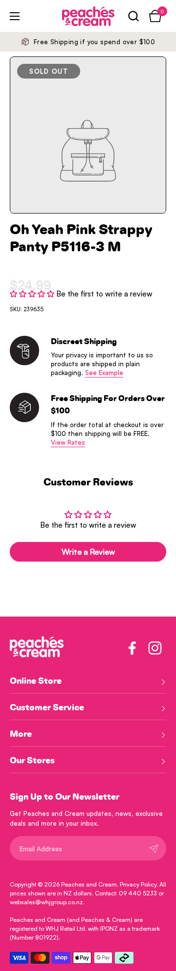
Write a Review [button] (88, 552)
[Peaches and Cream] (74, 16)
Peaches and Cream (89, 884)
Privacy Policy (138, 884)
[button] (133, 16)
